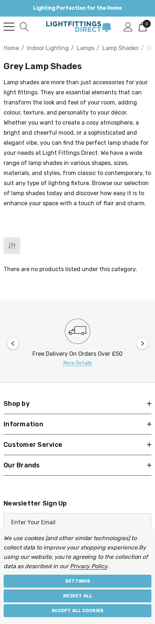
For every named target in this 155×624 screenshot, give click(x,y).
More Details (77, 363)
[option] (77, 343)
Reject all (77, 595)
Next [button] (142, 343)
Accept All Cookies (77, 610)
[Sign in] (128, 26)
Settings (77, 581)
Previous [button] (13, 343)
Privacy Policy (88, 566)
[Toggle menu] (9, 26)
